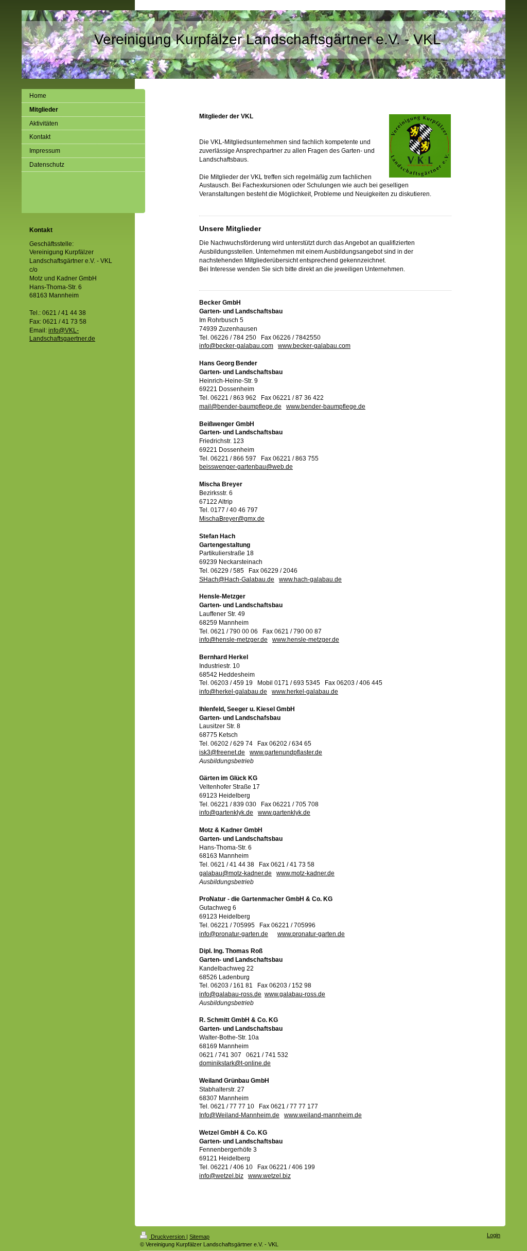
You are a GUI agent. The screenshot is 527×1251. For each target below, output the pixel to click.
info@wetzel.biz (221, 1175)
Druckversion (167, 1237)
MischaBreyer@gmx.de (232, 518)
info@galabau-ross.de (230, 994)
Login (493, 1235)
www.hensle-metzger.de (305, 639)
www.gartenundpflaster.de (286, 752)
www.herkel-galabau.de (305, 691)
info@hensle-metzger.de (233, 639)
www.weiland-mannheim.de (323, 1115)
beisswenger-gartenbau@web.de (246, 466)
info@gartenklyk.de (226, 812)
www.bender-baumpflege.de (325, 406)
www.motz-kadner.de (305, 873)
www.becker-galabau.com (314, 345)
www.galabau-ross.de (295, 994)
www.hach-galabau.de (310, 579)
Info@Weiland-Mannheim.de (239, 1115)
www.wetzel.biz (269, 1175)
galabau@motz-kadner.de (235, 873)
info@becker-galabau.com (236, 345)
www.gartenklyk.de (284, 812)
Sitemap (199, 1237)
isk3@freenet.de (222, 752)
